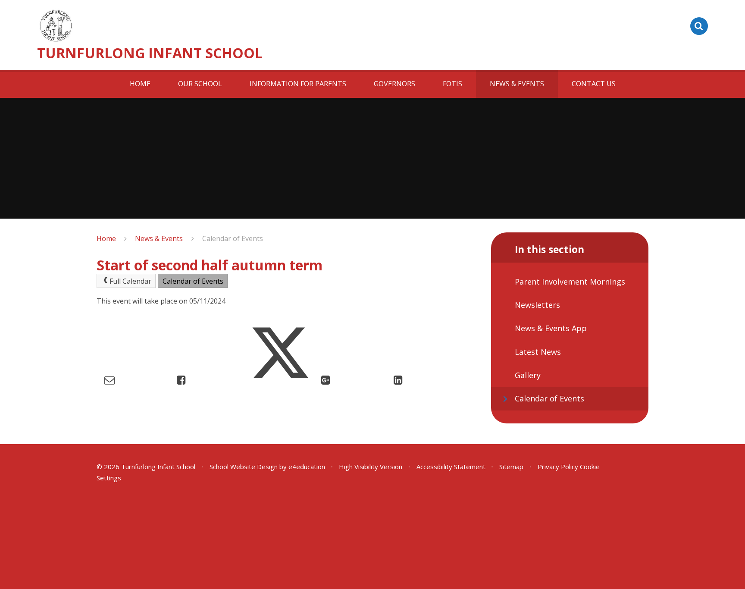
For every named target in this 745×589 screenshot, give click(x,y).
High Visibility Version (370, 466)
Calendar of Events (232, 238)
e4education (306, 466)
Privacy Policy (558, 466)
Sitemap (511, 466)
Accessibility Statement (450, 466)
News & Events (159, 238)
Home (106, 238)
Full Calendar (130, 281)
